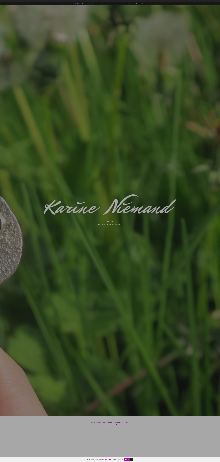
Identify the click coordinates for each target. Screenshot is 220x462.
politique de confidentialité (106, 459)
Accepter (127, 459)
